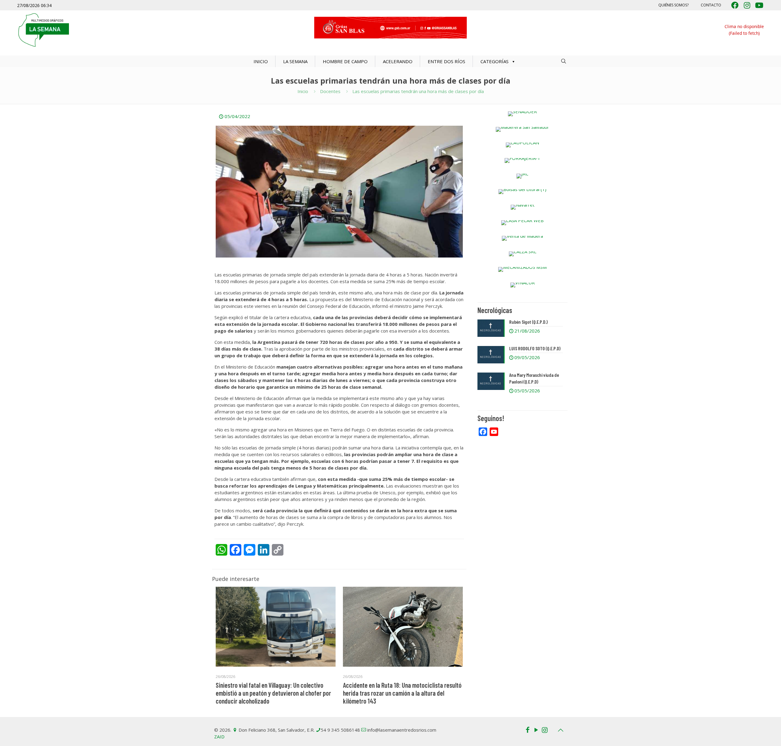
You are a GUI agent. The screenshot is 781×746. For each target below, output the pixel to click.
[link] (522, 114)
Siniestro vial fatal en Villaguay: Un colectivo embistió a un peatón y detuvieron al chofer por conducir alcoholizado (273, 693)
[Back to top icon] (560, 730)
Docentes (330, 91)
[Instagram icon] (544, 729)
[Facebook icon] (527, 729)
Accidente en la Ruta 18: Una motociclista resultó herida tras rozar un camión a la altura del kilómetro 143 (402, 693)
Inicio (302, 91)
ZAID (219, 736)
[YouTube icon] (536, 729)
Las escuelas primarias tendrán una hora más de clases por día (418, 91)
